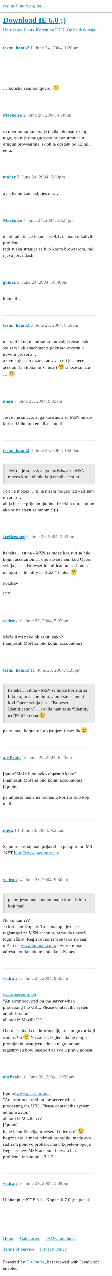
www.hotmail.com (38, 945)
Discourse (35, 1262)
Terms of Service (18, 1249)
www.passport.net (19, 994)
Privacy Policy (53, 1249)
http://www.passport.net (36, 852)
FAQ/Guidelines (60, 1238)
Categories (30, 1238)
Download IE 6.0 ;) (34, 20)
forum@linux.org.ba (22, 6)
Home (8, 1238)
